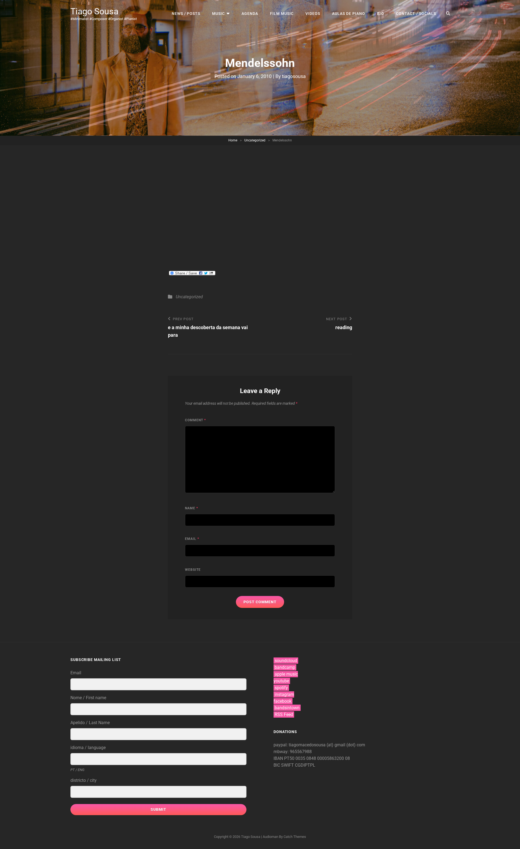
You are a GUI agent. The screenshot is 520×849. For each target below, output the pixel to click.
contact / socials (416, 13)
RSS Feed (284, 714)
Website (193, 570)
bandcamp (285, 667)
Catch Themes (295, 837)
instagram (284, 694)
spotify (281, 687)
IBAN (279, 758)
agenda (250, 13)
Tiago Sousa (94, 11)
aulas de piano (348, 13)
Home (232, 140)
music (218, 13)
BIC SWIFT (284, 765)
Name (191, 508)
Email (192, 539)
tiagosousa (294, 76)
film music (282, 13)
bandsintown (287, 707)
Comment (195, 420)
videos (313, 13)
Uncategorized (254, 140)
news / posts (186, 13)
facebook (282, 701)
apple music (286, 674)
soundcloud (286, 660)
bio (380, 13)
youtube (281, 680)
